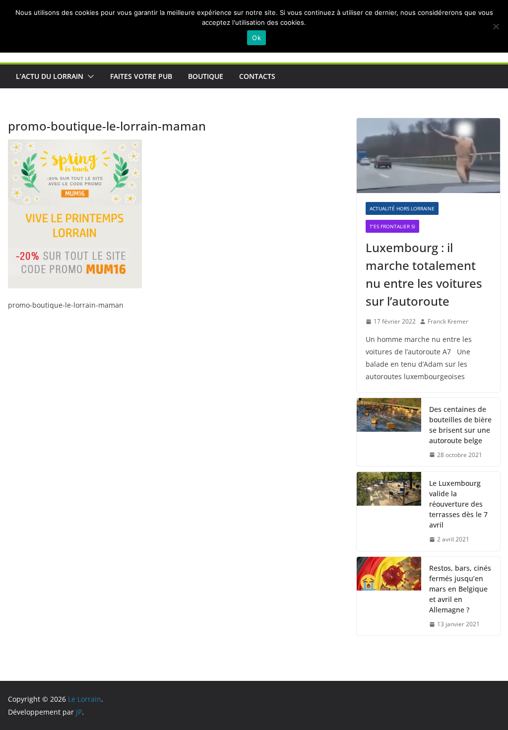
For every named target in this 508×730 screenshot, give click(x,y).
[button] (88, 76)
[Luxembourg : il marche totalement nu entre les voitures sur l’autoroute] (428, 156)
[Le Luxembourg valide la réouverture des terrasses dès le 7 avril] (389, 511)
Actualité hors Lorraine (402, 208)
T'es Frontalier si (392, 226)
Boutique (205, 76)
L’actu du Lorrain (49, 76)
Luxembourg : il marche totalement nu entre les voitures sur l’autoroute (424, 274)
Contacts (257, 76)
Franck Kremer (448, 321)
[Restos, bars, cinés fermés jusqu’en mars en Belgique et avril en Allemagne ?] (389, 596)
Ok (256, 38)
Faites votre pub (141, 76)
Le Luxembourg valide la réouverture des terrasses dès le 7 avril (458, 504)
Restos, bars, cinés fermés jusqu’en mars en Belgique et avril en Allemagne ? (460, 588)
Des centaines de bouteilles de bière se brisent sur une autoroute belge (460, 424)
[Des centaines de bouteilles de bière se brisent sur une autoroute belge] (389, 432)
